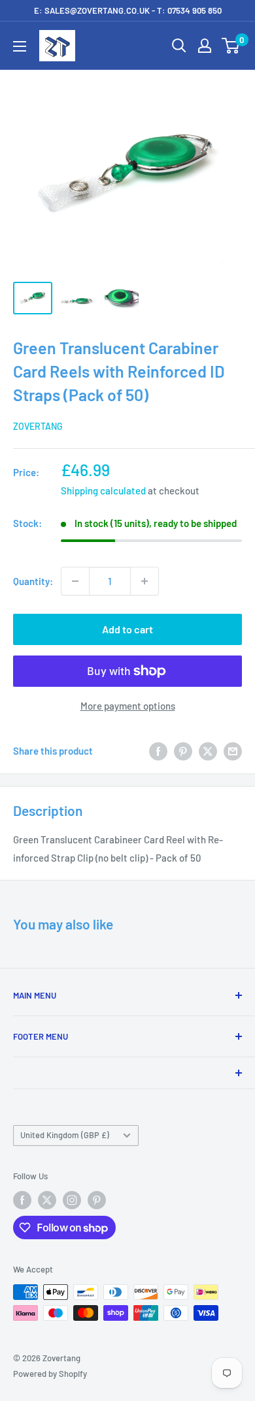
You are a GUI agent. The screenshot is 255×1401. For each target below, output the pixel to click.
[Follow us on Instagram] (72, 1200)
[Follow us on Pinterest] (97, 1200)
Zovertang (38, 426)
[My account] (204, 45)
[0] (231, 45)
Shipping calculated (103, 490)
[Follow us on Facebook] (22, 1200)
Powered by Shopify (50, 1373)
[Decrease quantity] (75, 581)
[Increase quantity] (144, 581)
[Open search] (179, 45)
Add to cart (127, 629)
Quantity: (33, 581)
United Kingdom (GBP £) (64, 1135)
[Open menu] (19, 46)
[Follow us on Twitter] (47, 1200)
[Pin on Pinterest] (183, 751)
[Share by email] (233, 751)
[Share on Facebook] (158, 751)
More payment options (127, 706)
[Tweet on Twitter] (208, 751)
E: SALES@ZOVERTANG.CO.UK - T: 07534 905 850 (128, 10)
